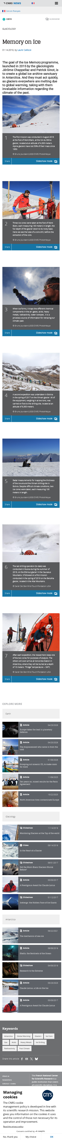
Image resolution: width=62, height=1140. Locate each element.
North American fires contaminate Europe (39, 800)
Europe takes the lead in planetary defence (36, 730)
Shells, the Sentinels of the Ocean (35, 953)
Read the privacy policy (13, 1126)
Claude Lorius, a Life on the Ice (34, 988)
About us (5, 1076)
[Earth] (10, 730)
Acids (14, 1042)
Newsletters (7, 1080)
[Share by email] (27, 1059)
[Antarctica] (10, 935)
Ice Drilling (40, 1042)
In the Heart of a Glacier (31, 850)
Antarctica (8, 1036)
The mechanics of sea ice (32, 936)
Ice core (49, 1036)
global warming (23, 1036)
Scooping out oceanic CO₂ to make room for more (38, 765)
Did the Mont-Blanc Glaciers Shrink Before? (36, 868)
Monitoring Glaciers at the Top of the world (39, 833)
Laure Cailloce (24, 49)
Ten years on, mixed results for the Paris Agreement (39, 782)
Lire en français (13, 11)
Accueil (16, 3)
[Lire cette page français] (33, 3)
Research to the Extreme (31, 971)
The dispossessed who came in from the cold (39, 748)
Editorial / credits (9, 1084)
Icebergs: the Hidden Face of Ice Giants (38, 902)
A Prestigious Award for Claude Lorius (37, 885)
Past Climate (24, 1048)
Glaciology (9, 28)
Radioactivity (9, 1048)
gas (5, 1042)
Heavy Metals (26, 1042)
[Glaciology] (10, 832)
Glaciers (38, 1036)
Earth (9, 19)
